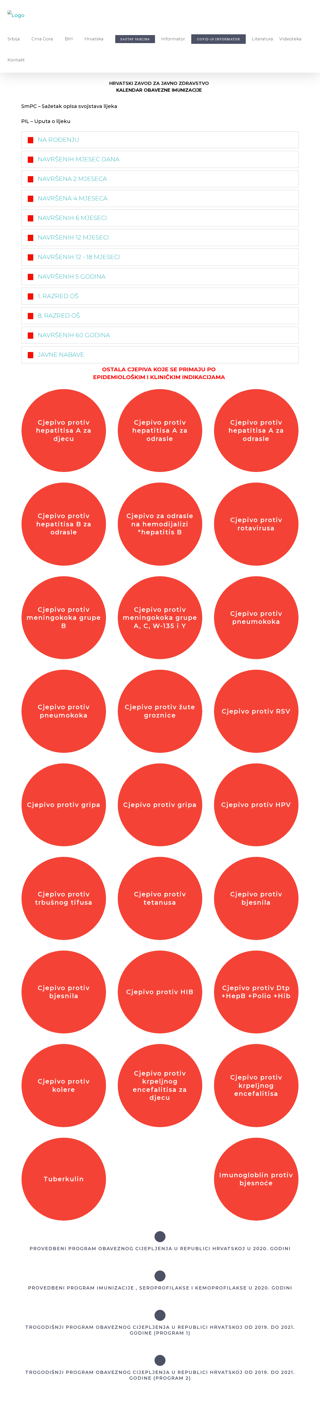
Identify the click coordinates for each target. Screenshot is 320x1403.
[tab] (160, 140)
